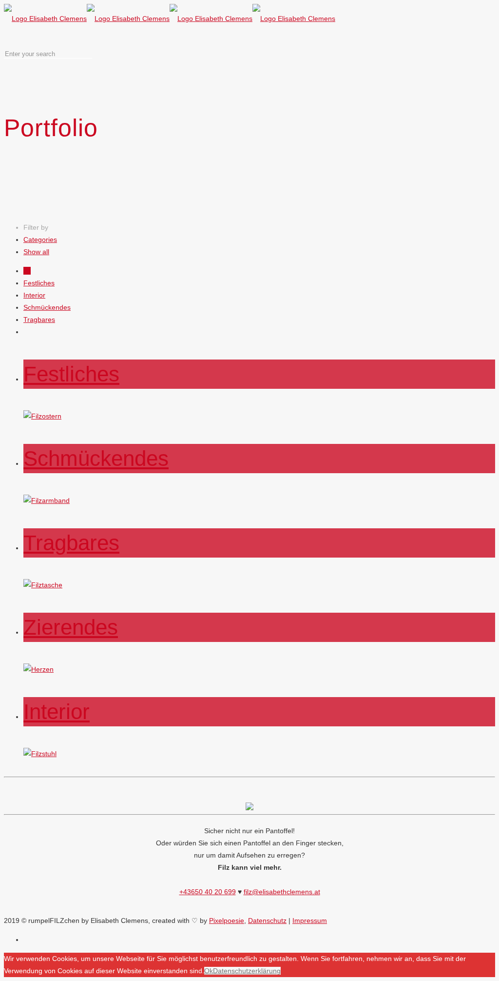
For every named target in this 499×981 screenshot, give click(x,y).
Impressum (309, 920)
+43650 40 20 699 (207, 892)
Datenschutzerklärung (247, 971)
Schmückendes (47, 307)
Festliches (39, 283)
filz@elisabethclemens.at (282, 892)
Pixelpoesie (226, 920)
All (27, 271)
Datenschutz (267, 920)
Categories (40, 239)
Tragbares (39, 319)
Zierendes (70, 627)
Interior (34, 295)
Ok (208, 971)
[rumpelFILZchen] (169, 18)
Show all (36, 252)
